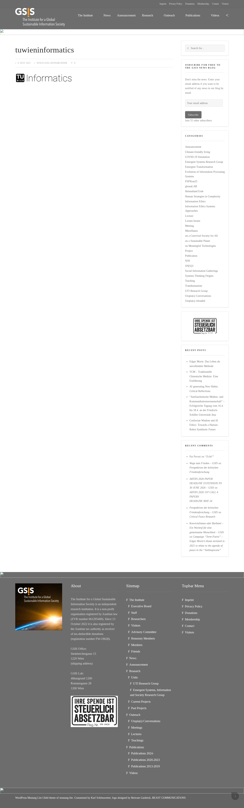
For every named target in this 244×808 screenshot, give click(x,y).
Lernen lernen (192, 220)
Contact (215, 3)
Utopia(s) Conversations (198, 295)
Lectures (136, 734)
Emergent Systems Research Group (204, 161)
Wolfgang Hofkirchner (52, 63)
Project (189, 250)
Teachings (137, 740)
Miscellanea (191, 230)
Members (136, 645)
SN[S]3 (189, 265)
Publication (191, 255)
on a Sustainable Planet (197, 240)
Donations (190, 3)
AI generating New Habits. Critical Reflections (203, 388)
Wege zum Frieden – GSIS (203, 463)
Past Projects (138, 708)
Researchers (138, 619)
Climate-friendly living (197, 151)
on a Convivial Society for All (201, 235)
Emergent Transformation (199, 166)
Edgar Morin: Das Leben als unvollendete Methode (204, 363)
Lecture (189, 215)
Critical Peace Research (202, 516)
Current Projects (141, 701)
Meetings (136, 727)
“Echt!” (209, 456)
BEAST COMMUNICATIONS (169, 797)
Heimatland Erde (194, 191)
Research (147, 15)
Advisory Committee (143, 632)
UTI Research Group (196, 290)
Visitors (225, 3)
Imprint (163, 3)
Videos (215, 15)
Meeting (189, 225)
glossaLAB (191, 186)
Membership (203, 3)
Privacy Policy (175, 3)
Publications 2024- (142, 753)
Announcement (126, 15)
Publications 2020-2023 (145, 759)
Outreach (169, 15)
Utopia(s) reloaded (195, 300)
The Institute (85, 15)
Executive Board (141, 606)
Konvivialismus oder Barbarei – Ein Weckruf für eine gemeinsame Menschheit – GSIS (206, 528)
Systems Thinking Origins (199, 275)
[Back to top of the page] (235, 796)
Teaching (190, 280)
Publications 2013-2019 (145, 766)
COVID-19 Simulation (197, 156)
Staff (134, 612)
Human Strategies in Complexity (202, 196)
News (107, 15)
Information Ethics (195, 201)
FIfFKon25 (191, 181)
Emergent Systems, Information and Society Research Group (150, 692)
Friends (135, 651)
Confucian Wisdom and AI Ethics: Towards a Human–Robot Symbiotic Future (204, 425)
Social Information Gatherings (201, 270)
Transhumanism (193, 285)
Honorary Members (143, 638)
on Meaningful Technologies (200, 245)
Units (134, 677)
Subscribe (193, 114)
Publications (192, 15)
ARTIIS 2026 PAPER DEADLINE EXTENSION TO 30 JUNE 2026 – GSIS (205, 483)
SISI (187, 260)
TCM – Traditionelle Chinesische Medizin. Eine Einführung (203, 376)
